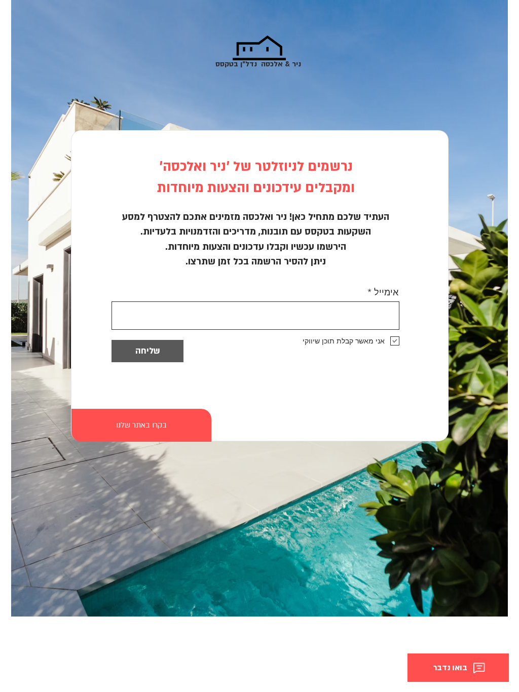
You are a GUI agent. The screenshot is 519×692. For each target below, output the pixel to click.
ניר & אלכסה (280, 64)
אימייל (386, 292)
